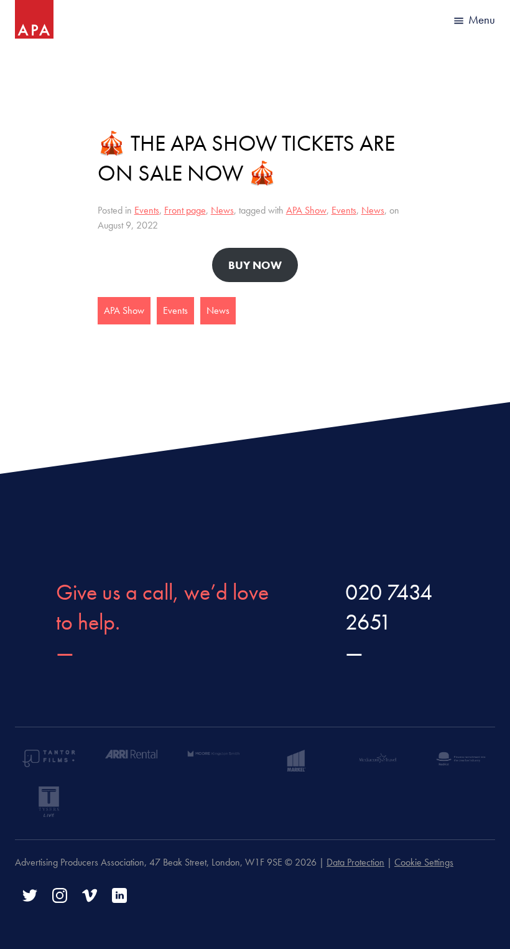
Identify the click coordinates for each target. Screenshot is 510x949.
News (222, 210)
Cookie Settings (423, 862)
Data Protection (355, 862)
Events (146, 210)
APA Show (306, 210)
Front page (185, 210)
